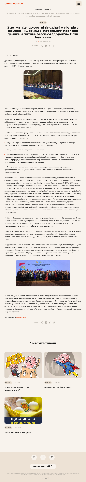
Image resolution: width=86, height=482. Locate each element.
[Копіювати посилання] (54, 46)
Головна (38, 10)
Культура (43, 22)
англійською (21, 317)
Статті (46, 10)
